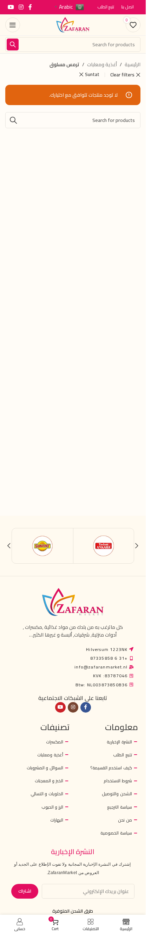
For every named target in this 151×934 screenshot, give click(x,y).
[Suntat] (42, 545)
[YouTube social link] (10, 7)
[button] (137, 546)
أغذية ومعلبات (102, 64)
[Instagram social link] (21, 7)
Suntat (92, 74)
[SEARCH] (13, 44)
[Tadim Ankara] (103, 545)
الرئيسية (132, 64)
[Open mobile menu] (13, 25)
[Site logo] (73, 24)
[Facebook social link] (30, 7)
